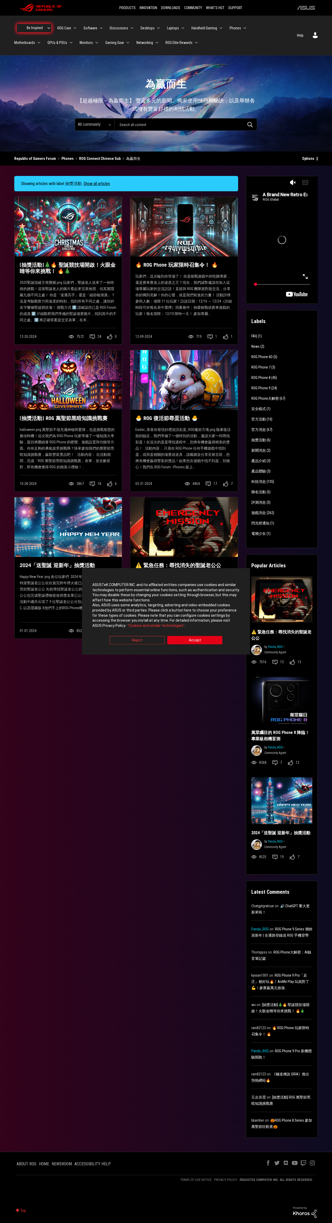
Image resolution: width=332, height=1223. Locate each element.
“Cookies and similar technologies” (156, 625)
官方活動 (258, 419)
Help (300, 35)
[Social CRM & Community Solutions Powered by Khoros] (304, 1212)
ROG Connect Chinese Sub (100, 158)
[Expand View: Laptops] (182, 28)
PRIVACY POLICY (225, 1180)
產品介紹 (258, 461)
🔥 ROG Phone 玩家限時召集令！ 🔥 (176, 265)
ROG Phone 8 (261, 378)
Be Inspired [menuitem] (35, 28)
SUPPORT (235, 8)
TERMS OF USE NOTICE (196, 1180)
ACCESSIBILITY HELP (92, 1163)
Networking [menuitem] (144, 43)
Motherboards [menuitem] (24, 43)
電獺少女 (258, 533)
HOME (44, 1163)
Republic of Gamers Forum (35, 158)
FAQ (254, 336)
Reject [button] (137, 640)
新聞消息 (258, 450)
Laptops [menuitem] (173, 28)
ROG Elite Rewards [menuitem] (178, 43)
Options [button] (308, 158)
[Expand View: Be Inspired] (48, 28)
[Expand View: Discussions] (132, 28)
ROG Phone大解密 (265, 398)
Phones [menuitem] (235, 28)
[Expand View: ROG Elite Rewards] (196, 42)
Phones (67, 158)
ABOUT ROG (26, 1163)
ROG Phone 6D (262, 357)
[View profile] (256, 649)
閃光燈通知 (260, 523)
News (255, 346)
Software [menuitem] (90, 28)
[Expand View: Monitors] (96, 42)
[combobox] (185, 124)
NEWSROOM (62, 1163)
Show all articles (97, 183)
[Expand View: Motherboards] (39, 42)
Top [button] (23, 1210)
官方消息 (258, 430)
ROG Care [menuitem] (64, 28)
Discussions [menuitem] (119, 28)
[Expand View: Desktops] (158, 28)
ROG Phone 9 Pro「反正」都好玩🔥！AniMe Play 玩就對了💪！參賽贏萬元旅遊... (280, 981)
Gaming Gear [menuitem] (114, 43)
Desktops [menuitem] (148, 28)
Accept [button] (195, 640)
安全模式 (258, 409)
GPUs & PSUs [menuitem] (57, 43)
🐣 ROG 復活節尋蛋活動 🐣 (166, 418)
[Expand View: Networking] (157, 42)
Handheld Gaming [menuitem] (204, 28)
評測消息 (258, 502)
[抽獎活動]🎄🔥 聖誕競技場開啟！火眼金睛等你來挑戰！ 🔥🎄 (68, 268)
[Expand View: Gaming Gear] (127, 42)
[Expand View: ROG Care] (75, 28)
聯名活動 (258, 492)
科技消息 (258, 481)
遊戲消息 (258, 513)
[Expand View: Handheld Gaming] (221, 28)
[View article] (68, 227)
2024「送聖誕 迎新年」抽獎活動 (57, 565)
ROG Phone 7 (261, 367)
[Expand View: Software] (101, 28)
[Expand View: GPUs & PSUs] (71, 42)
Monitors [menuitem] (86, 43)
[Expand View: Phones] (244, 28)
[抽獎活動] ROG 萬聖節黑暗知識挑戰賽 (64, 418)
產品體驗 (258, 471)
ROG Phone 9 (261, 388)
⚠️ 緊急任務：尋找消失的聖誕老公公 (178, 565)
